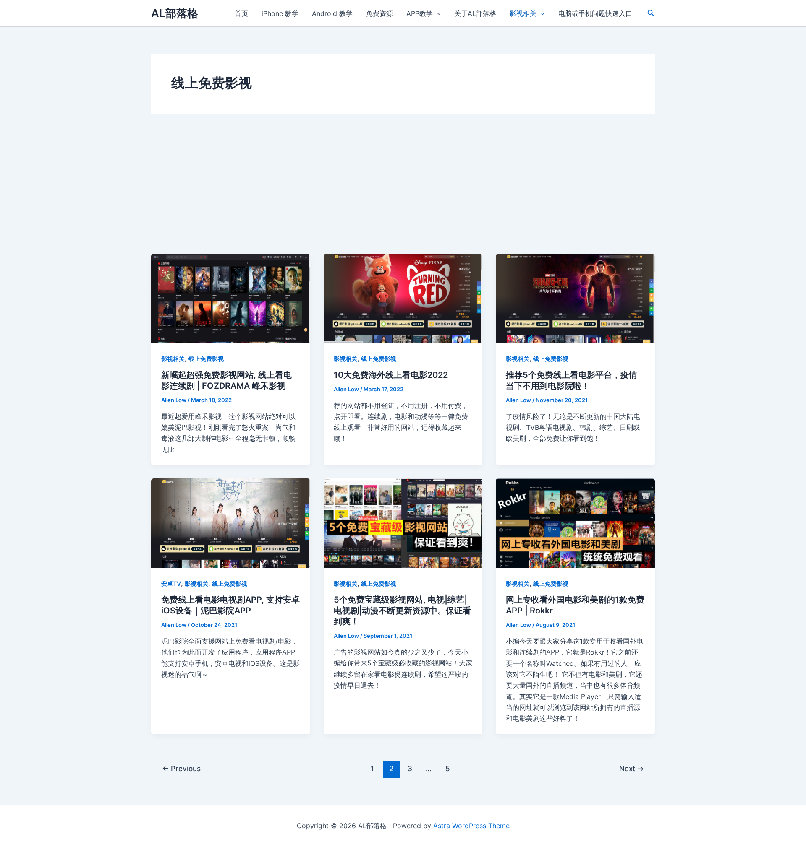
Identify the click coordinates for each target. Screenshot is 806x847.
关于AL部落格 (475, 13)
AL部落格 (174, 13)
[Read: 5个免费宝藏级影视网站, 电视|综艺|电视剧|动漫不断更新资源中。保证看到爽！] (403, 522)
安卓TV (171, 583)
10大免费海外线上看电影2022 (391, 375)
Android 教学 (332, 13)
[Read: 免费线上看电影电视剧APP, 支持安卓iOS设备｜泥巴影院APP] (230, 522)
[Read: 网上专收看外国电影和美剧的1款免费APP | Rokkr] (575, 522)
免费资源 (379, 13)
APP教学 (419, 13)
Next (631, 768)
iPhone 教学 (280, 13)
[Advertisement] (403, 190)
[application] (437, 13)
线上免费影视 (206, 358)
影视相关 (523, 13)
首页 (241, 13)
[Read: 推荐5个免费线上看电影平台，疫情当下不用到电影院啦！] (575, 298)
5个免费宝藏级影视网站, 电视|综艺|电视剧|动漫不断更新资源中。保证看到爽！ (402, 610)
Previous (181, 768)
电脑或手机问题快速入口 (595, 13)
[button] (651, 13)
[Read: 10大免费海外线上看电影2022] (403, 298)
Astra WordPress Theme (471, 825)
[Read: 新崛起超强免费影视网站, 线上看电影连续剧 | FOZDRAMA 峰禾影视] (230, 298)
